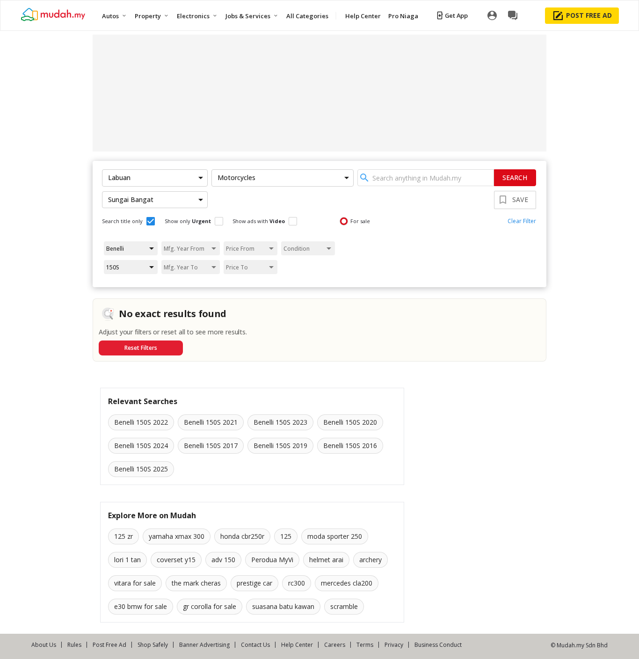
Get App (456, 15)
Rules (74, 645)
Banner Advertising (204, 645)
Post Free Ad (109, 645)
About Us (43, 645)
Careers (334, 645)
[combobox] (425, 177)
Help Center (297, 645)
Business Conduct (438, 645)
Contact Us (255, 645)
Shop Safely (153, 645)
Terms (364, 645)
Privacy (394, 645)
